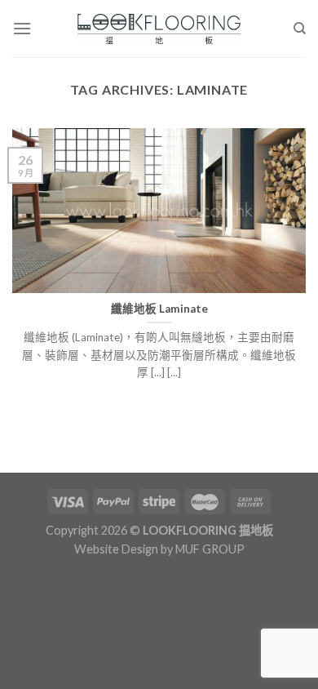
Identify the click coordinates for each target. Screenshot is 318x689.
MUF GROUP (210, 549)
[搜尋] (300, 28)
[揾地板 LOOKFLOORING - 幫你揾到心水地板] (159, 29)
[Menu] (22, 28)
